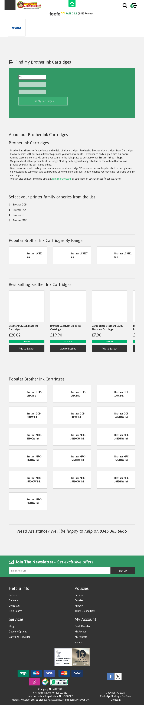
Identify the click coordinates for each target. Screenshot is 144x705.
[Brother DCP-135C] (18, 393)
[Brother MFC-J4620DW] (105, 436)
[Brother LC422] (18, 255)
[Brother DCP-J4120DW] (105, 415)
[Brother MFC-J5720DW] (18, 479)
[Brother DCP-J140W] (18, 415)
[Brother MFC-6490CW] (18, 436)
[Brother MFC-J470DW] (18, 458)
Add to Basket (26, 348)
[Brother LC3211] (105, 255)
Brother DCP (20, 204)
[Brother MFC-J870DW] (18, 501)
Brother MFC (20, 220)
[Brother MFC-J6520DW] (105, 479)
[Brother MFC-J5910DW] (61, 479)
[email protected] (61, 178)
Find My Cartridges (43, 101)
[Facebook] (110, 676)
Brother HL (19, 215)
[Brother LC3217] (61, 255)
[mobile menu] (10, 5)
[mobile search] (125, 6)
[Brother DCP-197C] (105, 393)
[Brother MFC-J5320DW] (61, 458)
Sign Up (123, 570)
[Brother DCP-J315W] (61, 415)
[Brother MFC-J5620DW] (105, 458)
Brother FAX (19, 209)
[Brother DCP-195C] (61, 393)
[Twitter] (118, 676)
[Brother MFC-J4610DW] (61, 436)
